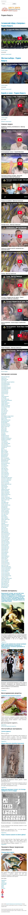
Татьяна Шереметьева (6, 575)
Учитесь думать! (6, 731)
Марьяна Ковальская (5, 494)
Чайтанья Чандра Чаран (6, 578)
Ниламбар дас (4, 507)
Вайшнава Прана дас (5, 419)
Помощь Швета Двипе (7, 852)
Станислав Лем (4, 561)
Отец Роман (3, 515)
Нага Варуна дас (4, 502)
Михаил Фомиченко (5, 497)
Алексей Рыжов (4, 393)
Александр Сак (4, 385)
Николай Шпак (4, 506)
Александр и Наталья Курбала (7, 382)
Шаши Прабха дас (5, 582)
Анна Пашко (4, 408)
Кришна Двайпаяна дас (6, 484)
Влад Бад (3, 433)
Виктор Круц (4, 430)
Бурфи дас (3, 414)
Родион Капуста (4, 531)
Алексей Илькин (4, 391)
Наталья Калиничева (5, 505)
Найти (14, 3)
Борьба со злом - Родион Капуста (13, 93)
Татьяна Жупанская (5, 570)
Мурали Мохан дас (5, 499)
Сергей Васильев (5, 548)
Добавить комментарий (6, 54)
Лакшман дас (4, 485)
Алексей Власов (4, 389)
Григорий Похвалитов (5, 446)
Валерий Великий (5, 421)
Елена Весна (4, 464)
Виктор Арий (4, 429)
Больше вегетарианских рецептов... (9, 726)
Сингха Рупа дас (4, 560)
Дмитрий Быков (4, 455)
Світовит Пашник (4, 544)
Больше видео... (4, 371)
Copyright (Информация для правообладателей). (14, 903)
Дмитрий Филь (4, 456)
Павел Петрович (4, 518)
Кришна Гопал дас (5, 482)
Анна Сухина (4, 409)
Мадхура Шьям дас (5, 489)
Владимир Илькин (5, 435)
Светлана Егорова (5, 541)
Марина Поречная (5, 493)
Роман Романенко (5, 535)
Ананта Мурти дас (5, 399)
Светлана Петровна (5, 543)
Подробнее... (4, 642)
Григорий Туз (4, 447)
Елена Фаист (4, 467)
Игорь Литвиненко (5, 473)
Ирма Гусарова (4, 476)
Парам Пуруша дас (5, 519)
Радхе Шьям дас (4, 526)
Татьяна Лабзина (5, 571)
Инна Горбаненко (5, 474)
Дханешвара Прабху (5, 459)
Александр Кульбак (5, 383)
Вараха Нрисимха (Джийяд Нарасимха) (12, 743)
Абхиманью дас (4, 379)
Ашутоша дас (4, 412)
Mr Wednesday (4, 587)
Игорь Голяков (4, 471)
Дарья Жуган (4, 450)
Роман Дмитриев (4, 532)
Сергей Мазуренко (5, 556)
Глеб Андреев (4, 440)
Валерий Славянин (5, 423)
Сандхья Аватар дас (5, 537)
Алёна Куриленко (5, 396)
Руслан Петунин (4, 536)
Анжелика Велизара (5, 406)
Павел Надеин (4, 516)
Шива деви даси (4, 583)
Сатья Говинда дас (5, 539)
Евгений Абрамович (5, 463)
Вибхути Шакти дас (5, 426)
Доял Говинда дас (5, 457)
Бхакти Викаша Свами (6, 417)
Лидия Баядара (4, 486)
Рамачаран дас (4, 529)
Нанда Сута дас (4, 503)
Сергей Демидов (4, 552)
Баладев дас (4, 413)
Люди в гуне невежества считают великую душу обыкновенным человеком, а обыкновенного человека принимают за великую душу (13, 646)
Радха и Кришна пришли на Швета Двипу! (13, 834)
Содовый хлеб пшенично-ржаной (11, 695)
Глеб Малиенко (4, 442)
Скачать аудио (4, 50)
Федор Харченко (4, 577)
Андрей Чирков (4, 404)
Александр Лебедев (5, 384)
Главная (3, 881)
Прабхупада (4, 883)
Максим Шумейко (5, 490)
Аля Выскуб (3, 397)
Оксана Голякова (5, 510)
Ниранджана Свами (5, 508)
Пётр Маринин (4, 522)
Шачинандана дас (5, 580)
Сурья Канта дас (4, 565)
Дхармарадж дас (4, 460)
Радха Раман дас (5, 524)
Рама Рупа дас (4, 528)
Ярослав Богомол (5, 586)
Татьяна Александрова (6, 567)
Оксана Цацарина (5, 511)
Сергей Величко (4, 549)
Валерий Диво (4, 422)
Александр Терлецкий (6, 387)
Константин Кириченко (6, 480)
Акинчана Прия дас (5, 376)
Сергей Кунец (4, 554)
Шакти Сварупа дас (5, 579)
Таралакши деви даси (6, 566)
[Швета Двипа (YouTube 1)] (14, 890)
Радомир (3, 523)
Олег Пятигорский (5, 512)
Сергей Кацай (4, 553)
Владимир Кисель (5, 437)
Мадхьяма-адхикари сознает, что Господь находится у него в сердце (13, 790)
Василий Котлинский (5, 425)
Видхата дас (4, 427)
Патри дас (3, 520)
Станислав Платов (5, 562)
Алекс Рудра (4, 380)
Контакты (3, 888)
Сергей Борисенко (5, 546)
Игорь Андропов (4, 469)
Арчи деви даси (4, 410)
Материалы (3, 884)
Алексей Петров (4, 392)
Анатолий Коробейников (6, 400)
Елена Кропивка (4, 465)
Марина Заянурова (5, 491)
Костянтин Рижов (5, 481)
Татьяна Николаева (5, 573)
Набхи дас (3, 501)
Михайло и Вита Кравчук (6, 498)
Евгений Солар (4, 461)
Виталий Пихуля (4, 431)
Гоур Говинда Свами (5, 443)
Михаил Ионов (4, 495)
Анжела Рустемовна (5, 405)
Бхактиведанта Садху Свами (7, 416)
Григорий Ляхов (4, 444)
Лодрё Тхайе (4, 488)
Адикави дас (4, 378)
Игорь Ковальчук (4, 472)
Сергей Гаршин (4, 550)
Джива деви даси (5, 454)
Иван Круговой (4, 468)
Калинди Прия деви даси (6, 477)
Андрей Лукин (4, 401)
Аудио (2, 885)
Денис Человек (4, 452)
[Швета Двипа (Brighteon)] (14, 894)
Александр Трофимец (6, 388)
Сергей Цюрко (4, 558)
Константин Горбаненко (6, 478)
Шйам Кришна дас (5, 584)
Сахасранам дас (4, 540)
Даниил (2, 448)
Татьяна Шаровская (5, 574)
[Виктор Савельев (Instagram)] (14, 897)
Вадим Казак (4, 418)
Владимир (3, 434)
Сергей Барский (4, 545)
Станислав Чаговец (5, 563)
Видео (2, 887)
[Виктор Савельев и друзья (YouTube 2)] (14, 892)
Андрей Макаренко (5, 402)
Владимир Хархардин (6, 439)
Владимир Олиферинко (6, 438)
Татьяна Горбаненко (5, 569)
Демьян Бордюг (4, 451)
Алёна (2, 395)
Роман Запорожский (5, 533)
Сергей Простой (4, 557)
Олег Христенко (4, 514)
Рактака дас (3, 527)
